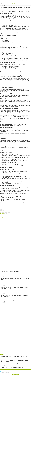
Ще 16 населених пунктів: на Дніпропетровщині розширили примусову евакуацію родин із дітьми (14, 288)
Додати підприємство (15, 374)
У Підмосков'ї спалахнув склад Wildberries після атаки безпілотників (14, 292)
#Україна (1, 207)
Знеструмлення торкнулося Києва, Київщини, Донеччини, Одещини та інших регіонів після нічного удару (14, 283)
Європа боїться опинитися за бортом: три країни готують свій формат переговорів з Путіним (14, 301)
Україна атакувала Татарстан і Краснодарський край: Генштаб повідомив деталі (15, 279)
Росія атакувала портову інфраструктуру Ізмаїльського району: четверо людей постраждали (14, 296)
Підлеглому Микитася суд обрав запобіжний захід (10, 271)
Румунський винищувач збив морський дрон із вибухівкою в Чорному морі (15, 274)
